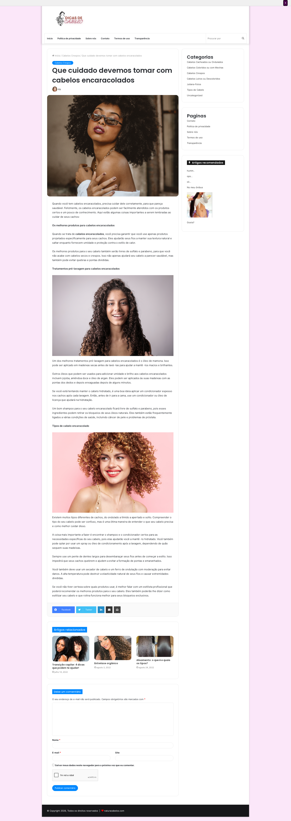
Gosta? (190, 222)
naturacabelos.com (114, 810)
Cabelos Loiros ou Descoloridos (203, 78)
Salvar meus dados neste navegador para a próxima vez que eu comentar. (94, 765)
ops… (190, 176)
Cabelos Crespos (71, 55)
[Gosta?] (199, 205)
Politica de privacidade (69, 38)
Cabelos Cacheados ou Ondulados (205, 62)
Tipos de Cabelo (195, 89)
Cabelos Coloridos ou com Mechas (205, 67)
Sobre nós (91, 38)
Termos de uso (122, 38)
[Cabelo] (68, 18)
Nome (56, 740)
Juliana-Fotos (194, 84)
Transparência (142, 38)
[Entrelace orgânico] (112, 648)
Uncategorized (194, 95)
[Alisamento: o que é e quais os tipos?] (154, 646)
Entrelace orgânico (106, 663)
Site (117, 752)
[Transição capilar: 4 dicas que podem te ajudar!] (70, 648)
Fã (59, 89)
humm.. (191, 170)
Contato (105, 38)
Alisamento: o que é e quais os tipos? (153, 661)
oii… (189, 181)
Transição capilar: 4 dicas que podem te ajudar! (68, 666)
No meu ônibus (195, 187)
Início (50, 38)
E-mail (56, 752)
